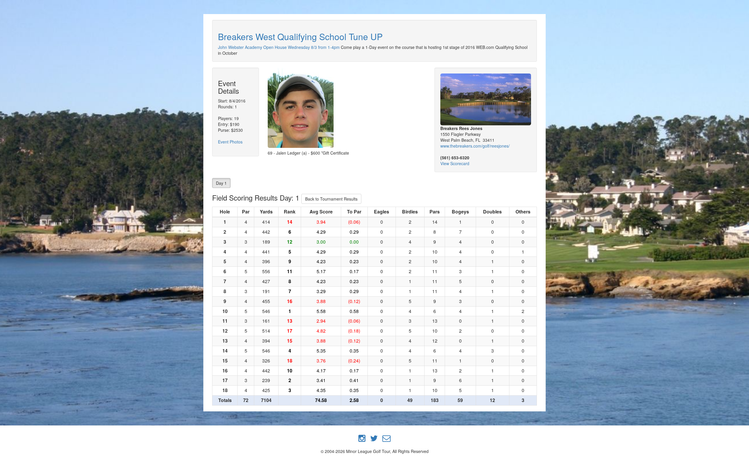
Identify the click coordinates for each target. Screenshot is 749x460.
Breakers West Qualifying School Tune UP (300, 36)
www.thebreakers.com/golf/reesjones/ (475, 146)
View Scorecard (454, 163)
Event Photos (230, 142)
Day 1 (221, 183)
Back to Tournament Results (331, 199)
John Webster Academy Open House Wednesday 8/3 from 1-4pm (279, 47)
